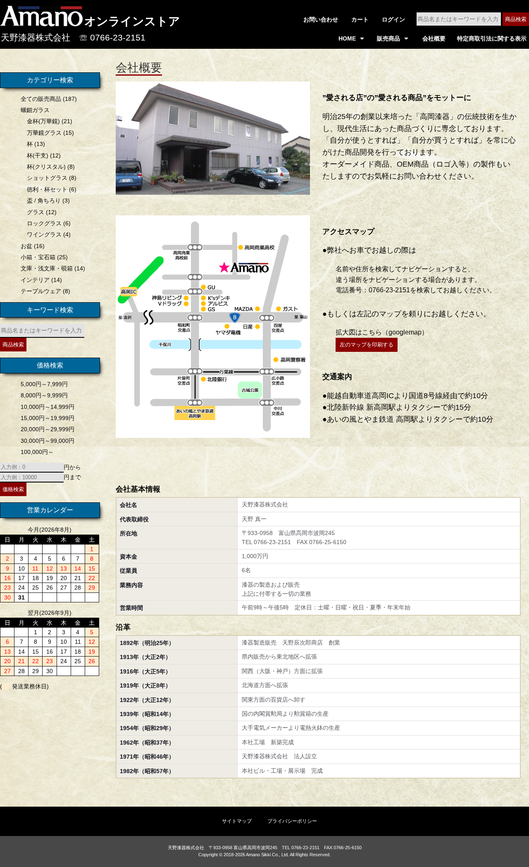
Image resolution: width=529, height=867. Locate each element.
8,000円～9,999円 (44, 395)
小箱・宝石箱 (38, 257)
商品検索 (516, 19)
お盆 (26, 246)
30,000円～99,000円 (47, 440)
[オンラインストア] (41, 22)
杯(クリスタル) (46, 166)
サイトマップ (237, 821)
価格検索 (13, 489)
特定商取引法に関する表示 (492, 38)
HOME (347, 38)
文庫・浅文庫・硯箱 (47, 268)
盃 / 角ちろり (44, 200)
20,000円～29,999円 (47, 429)
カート (360, 19)
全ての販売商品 (41, 99)
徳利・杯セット (47, 189)
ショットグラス (47, 177)
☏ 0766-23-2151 (112, 37)
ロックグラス (44, 223)
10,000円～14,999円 (47, 407)
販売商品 (388, 38)
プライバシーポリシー (292, 821)
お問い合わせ (320, 19)
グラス (35, 212)
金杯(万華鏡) (43, 121)
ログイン (393, 19)
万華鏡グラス (44, 132)
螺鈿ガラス (35, 110)
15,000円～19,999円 (47, 418)
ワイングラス (44, 234)
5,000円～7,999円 (44, 384)
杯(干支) (37, 155)
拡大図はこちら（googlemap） (382, 332)
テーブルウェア (41, 291)
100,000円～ (37, 452)
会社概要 (434, 38)
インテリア (35, 280)
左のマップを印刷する (366, 345)
